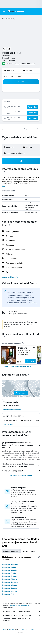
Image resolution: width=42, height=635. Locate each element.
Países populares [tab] (28, 551)
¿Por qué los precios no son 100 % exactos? (16, 619)
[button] (3, 11)
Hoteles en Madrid (9, 567)
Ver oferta (30, 361)
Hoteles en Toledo (9, 573)
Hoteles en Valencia (9, 579)
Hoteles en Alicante (9, 585)
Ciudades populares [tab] (10, 551)
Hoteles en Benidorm (10, 582)
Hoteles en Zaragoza (9, 576)
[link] (17, 366)
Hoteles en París (8, 594)
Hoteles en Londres (9, 591)
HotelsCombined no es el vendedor (16, 611)
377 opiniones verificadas (25, 63)
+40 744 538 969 (8, 60)
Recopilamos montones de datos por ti (18, 615)
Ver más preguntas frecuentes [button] (21, 475)
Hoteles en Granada (9, 588)
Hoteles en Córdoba (9, 570)
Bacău (23, 630)
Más (3, 186)
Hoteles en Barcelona (10, 564)
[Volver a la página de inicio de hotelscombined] (15, 11)
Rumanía (11, 630)
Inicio (4, 630)
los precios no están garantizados (19, 605)
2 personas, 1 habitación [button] (13, 76)
